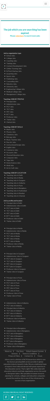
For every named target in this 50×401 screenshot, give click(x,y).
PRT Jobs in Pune (12, 288)
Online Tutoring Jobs (14, 69)
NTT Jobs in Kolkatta (14, 316)
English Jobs (10, 147)
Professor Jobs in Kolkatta (16, 318)
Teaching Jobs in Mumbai (15, 193)
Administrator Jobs (13, 104)
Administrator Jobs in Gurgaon (17, 256)
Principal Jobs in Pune (14, 278)
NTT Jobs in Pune (12, 291)
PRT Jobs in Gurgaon (14, 264)
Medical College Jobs (14, 92)
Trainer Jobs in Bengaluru (15, 346)
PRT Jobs (9, 112)
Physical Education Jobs (15, 155)
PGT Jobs (10, 107)
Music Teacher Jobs (13, 140)
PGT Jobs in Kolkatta (14, 306)
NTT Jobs (10, 114)
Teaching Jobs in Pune (14, 186)
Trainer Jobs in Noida (14, 246)
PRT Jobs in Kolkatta (14, 313)
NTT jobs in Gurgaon (14, 266)
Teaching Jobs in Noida (14, 178)
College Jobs (11, 58)
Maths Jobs (10, 129)
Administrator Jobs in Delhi (16, 206)
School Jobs (10, 56)
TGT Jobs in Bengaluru (14, 336)
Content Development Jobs (16, 66)
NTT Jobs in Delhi (12, 216)
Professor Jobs (11, 117)
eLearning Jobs (11, 74)
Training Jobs (11, 63)
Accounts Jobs (11, 153)
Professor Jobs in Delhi (14, 219)
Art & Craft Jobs (12, 168)
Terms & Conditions (29, 354)
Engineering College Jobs (15, 89)
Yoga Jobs (10, 160)
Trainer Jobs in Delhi (13, 221)
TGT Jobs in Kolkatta (14, 311)
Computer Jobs (12, 158)
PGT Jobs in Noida (13, 233)
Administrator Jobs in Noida (16, 231)
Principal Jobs (11, 102)
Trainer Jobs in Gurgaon (15, 272)
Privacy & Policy (14, 356)
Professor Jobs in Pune (14, 293)
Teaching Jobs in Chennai (15, 196)
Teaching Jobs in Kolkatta (15, 183)
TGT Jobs (10, 109)
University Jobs (12, 87)
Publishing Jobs (12, 79)
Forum (40, 356)
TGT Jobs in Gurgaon (14, 261)
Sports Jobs (10, 76)
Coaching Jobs (11, 61)
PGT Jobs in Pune (12, 283)
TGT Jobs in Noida (13, 236)
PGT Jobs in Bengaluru (14, 333)
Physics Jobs (11, 132)
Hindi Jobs (10, 165)
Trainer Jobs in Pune (13, 296)
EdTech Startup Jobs (14, 71)
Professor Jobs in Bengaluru (16, 344)
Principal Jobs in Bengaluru (16, 328)
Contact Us (29, 356)
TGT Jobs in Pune (12, 285)
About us (8, 351)
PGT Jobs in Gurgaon (14, 259)
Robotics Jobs (11, 84)
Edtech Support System (35, 351)
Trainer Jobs (10, 120)
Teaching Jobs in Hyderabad (16, 191)
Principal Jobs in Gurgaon (15, 254)
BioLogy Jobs (11, 137)
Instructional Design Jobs (15, 145)
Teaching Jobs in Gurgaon (15, 180)
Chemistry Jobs (12, 134)
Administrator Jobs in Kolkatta (17, 303)
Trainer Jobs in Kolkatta (15, 321)
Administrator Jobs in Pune (16, 280)
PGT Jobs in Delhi (12, 208)
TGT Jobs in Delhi (12, 211)
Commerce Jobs (12, 150)
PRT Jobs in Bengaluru (14, 339)
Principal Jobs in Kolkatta (15, 308)
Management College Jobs (16, 94)
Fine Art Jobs (11, 142)
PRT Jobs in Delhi (12, 213)
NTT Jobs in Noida (13, 241)
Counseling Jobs (12, 81)
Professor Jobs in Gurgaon (16, 269)
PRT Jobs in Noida (13, 239)
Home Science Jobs (13, 163)
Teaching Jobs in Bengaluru (16, 188)
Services (15, 354)
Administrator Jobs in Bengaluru (18, 331)
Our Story (20, 351)
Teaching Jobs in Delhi (14, 175)
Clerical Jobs (10, 122)
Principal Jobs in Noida (14, 228)
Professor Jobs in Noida (14, 244)
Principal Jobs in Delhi (14, 203)
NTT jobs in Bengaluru (14, 341)
